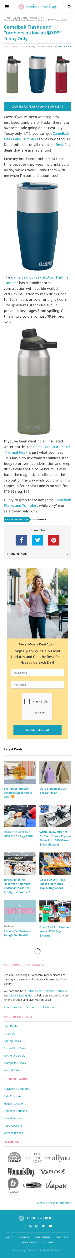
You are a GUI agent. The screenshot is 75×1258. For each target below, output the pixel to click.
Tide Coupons (12, 1096)
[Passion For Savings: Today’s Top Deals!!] (20, 911)
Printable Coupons (55, 991)
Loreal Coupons (14, 1118)
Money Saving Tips (21, 995)
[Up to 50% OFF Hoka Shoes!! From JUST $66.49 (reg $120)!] (55, 863)
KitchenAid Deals (14, 1055)
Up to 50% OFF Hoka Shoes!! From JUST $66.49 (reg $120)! (52, 884)
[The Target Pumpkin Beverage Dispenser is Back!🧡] (20, 772)
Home (7, 17)
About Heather (13, 1007)
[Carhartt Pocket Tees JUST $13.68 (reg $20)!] (20, 816)
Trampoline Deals (15, 1063)
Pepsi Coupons (13, 1125)
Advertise (48, 1007)
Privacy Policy (30, 1242)
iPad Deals (10, 1026)
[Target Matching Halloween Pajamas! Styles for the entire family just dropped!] (20, 863)
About (10, 1237)
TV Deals (9, 1033)
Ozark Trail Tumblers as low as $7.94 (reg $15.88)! (54, 931)
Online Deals (20, 17)
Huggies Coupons (15, 1103)
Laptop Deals (12, 1041)
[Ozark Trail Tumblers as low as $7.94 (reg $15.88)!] (55, 911)
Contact (24, 1237)
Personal (9, 926)
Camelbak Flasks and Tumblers (37, 107)
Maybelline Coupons (16, 1089)
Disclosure (62, 1237)
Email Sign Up (42, 1237)
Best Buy (63, 144)
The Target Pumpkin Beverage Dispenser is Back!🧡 (18, 793)
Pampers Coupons (15, 1111)
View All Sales (12, 1070)
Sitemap (48, 1242)
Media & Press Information (54, 1203)
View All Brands (13, 1133)
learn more (65, 46)
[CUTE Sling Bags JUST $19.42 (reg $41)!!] (55, 772)
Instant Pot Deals (15, 1048)
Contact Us (33, 1007)
